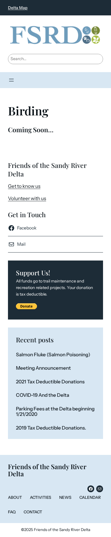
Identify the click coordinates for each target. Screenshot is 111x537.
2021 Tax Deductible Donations (50, 382)
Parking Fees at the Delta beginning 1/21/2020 (55, 411)
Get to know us (24, 186)
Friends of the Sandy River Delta (47, 470)
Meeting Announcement (43, 368)
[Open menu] (11, 80)
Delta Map (18, 7)
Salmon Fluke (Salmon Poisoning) (53, 354)
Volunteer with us (27, 198)
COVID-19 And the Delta (42, 395)
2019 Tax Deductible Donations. (51, 428)
